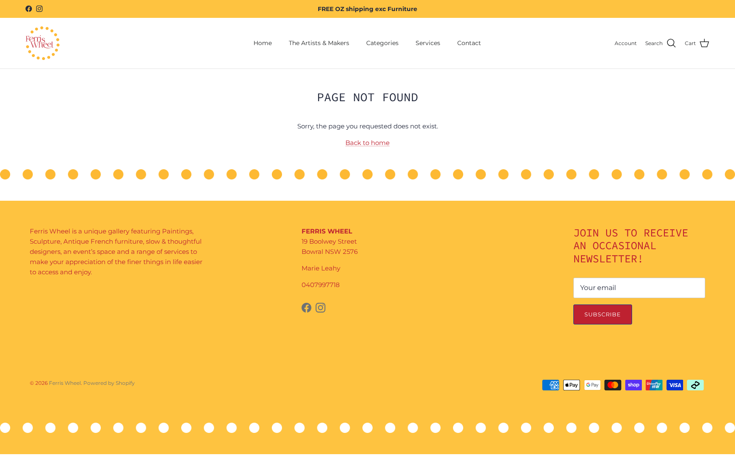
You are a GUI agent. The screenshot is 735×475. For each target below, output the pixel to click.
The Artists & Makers (319, 43)
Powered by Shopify (109, 383)
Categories (382, 43)
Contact (469, 43)
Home (263, 43)
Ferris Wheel (65, 383)
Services (428, 43)
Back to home (367, 143)
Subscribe (602, 314)
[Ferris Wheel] (43, 43)
